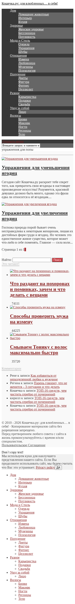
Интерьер (25, 18)
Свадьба (24, 104)
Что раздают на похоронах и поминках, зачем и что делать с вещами (40, 289)
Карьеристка (27, 97)
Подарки (24, 100)
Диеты (23, 78)
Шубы (22, 52)
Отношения (18, 55)
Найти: (7, 259)
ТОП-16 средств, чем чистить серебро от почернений (38, 392)
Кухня (22, 22)
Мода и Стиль (20, 40)
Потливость (26, 37)
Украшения (26, 48)
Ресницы (24, 130)
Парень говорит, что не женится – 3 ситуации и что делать (38, 385)
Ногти (22, 127)
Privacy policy (45, 467)
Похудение (17, 74)
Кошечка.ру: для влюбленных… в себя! (30, 3)
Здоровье (16, 25)
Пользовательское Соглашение (23, 445)
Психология (26, 70)
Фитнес (23, 85)
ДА (58, 467)
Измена (23, 59)
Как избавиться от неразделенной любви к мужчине (34, 377)
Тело (21, 134)
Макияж (24, 123)
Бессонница (26, 33)
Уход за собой (19, 108)
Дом (13, 10)
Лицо (22, 112)
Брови (22, 119)
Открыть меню (13, 141)
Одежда (23, 44)
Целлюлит (25, 89)
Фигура (23, 82)
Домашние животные (33, 14)
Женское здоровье (31, 29)
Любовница (26, 63)
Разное (15, 93)
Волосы (15, 115)
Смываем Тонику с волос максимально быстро (38, 349)
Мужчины (25, 67)
